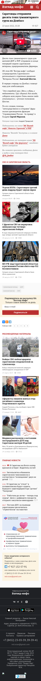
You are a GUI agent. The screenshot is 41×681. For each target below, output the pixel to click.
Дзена (4, 135)
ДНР (21, 287)
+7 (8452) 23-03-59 (12, 573)
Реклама (31, 633)
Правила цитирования (26, 635)
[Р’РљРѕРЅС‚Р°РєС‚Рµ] (3, 322)
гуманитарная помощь (10, 287)
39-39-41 (27, 573)
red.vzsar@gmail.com (13, 576)
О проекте (10, 633)
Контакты (10, 635)
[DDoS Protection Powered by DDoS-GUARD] (20, 678)
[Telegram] (10, 322)
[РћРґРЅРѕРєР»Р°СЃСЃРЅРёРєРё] (6, 322)
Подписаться (20, 312)
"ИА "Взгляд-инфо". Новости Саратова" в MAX (18, 127)
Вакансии (21, 633)
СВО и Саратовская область (16, 162)
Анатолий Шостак (9, 291)
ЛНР (18, 291)
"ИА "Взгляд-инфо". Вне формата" (18, 141)
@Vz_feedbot (7, 155)
